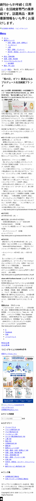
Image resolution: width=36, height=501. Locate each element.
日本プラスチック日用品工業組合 (16, 479)
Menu (3, 33)
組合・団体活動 (9, 56)
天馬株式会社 (11, 443)
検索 (23, 418)
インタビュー (12, 45)
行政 (8, 459)
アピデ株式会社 (11, 432)
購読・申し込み (9, 65)
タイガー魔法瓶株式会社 (15, 436)
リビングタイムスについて (13, 61)
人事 (9, 47)
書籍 (7, 445)
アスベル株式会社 (12, 429)
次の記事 (4, 345)
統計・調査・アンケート (16, 49)
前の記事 (6, 343)
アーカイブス (10, 427)
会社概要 (11, 63)
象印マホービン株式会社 (15, 466)
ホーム (6, 38)
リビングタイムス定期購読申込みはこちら (9, 408)
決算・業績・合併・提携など (18, 42)
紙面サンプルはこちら (9, 354)
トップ (3, 69)
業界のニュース (9, 40)
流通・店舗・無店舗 (11, 59)
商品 (8, 441)
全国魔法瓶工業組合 (12, 476)
